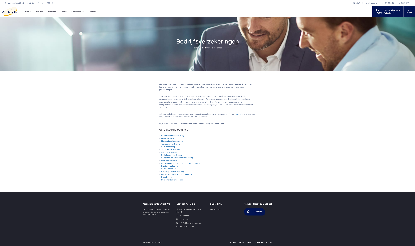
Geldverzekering (168, 147)
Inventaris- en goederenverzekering (176, 174)
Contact (92, 11)
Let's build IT (158, 242)
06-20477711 (405, 3)
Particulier (51, 11)
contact (239, 114)
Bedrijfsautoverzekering (171, 155)
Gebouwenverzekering (170, 160)
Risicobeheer (166, 177)
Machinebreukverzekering (172, 141)
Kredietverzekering (169, 166)
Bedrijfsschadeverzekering (172, 135)
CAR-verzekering (168, 169)
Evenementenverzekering (172, 180)
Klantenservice (77, 11)
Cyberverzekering (169, 152)
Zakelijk (63, 11)
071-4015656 (389, 3)
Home (28, 11)
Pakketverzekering (169, 138)
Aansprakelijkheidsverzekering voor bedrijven (180, 163)
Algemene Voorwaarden (263, 242)
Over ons (39, 11)
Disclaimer (232, 242)
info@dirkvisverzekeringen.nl (367, 3)
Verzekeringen (215, 209)
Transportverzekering (170, 144)
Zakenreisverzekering (170, 149)
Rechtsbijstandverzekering (172, 171)
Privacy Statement (245, 242)
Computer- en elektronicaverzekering (177, 158)
